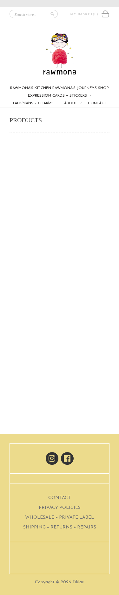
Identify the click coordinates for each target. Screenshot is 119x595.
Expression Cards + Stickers (58, 96)
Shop (103, 88)
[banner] (59, 54)
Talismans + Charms (33, 103)
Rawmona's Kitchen (30, 88)
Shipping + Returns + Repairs (59, 527)
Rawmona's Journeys (74, 88)
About (71, 103)
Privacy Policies (60, 507)
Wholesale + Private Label (59, 517)
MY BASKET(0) (85, 13)
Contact (97, 103)
